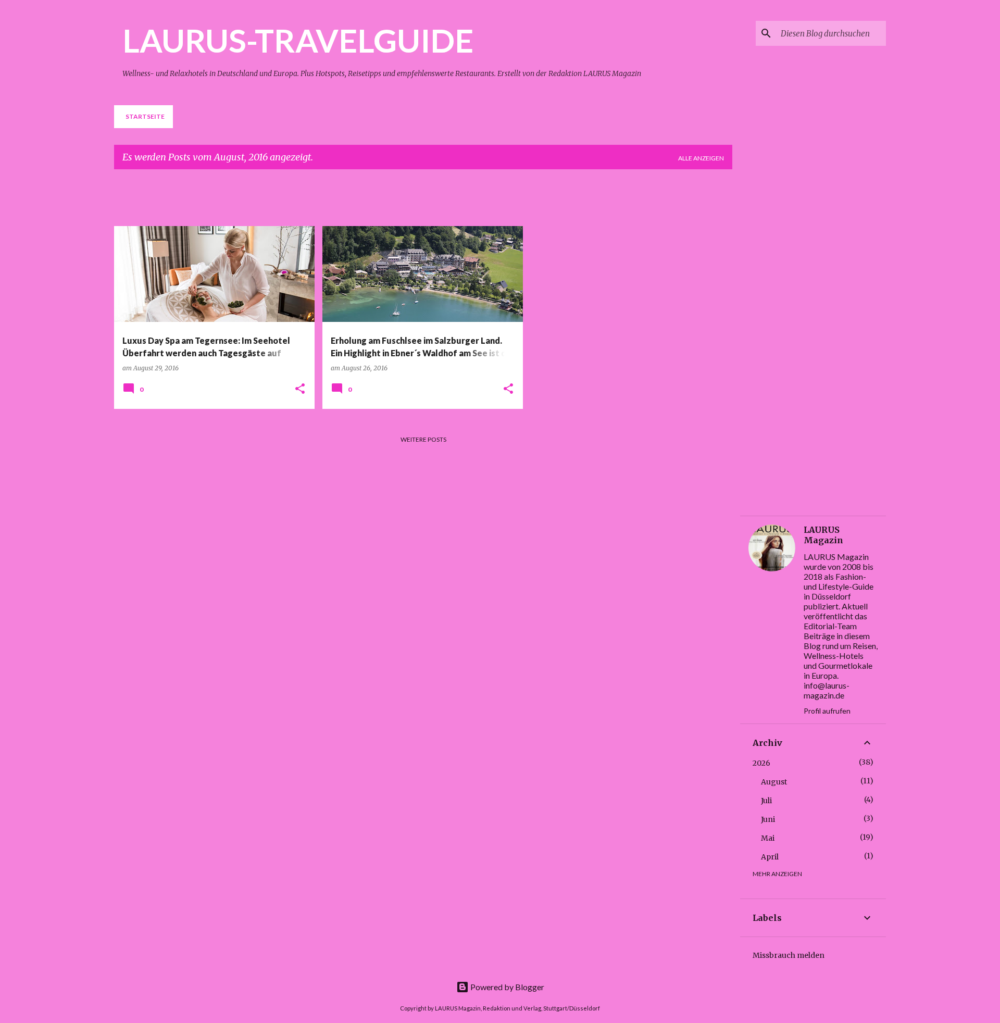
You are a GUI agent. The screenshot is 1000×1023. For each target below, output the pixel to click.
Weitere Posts (423, 439)
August (774, 782)
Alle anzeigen (701, 158)
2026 (761, 763)
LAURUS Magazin (823, 535)
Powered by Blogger (506, 987)
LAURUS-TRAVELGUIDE (297, 40)
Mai (767, 838)
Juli (766, 800)
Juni (768, 819)
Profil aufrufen (827, 710)
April (770, 857)
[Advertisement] (366, 201)
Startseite (145, 116)
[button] (300, 389)
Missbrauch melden (788, 955)
